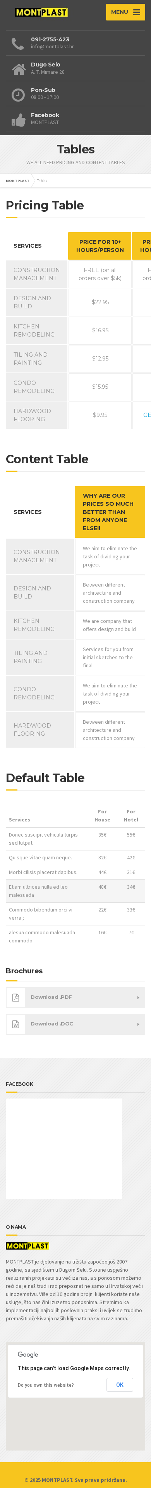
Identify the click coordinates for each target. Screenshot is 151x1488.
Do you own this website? (46, 1385)
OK (120, 1385)
